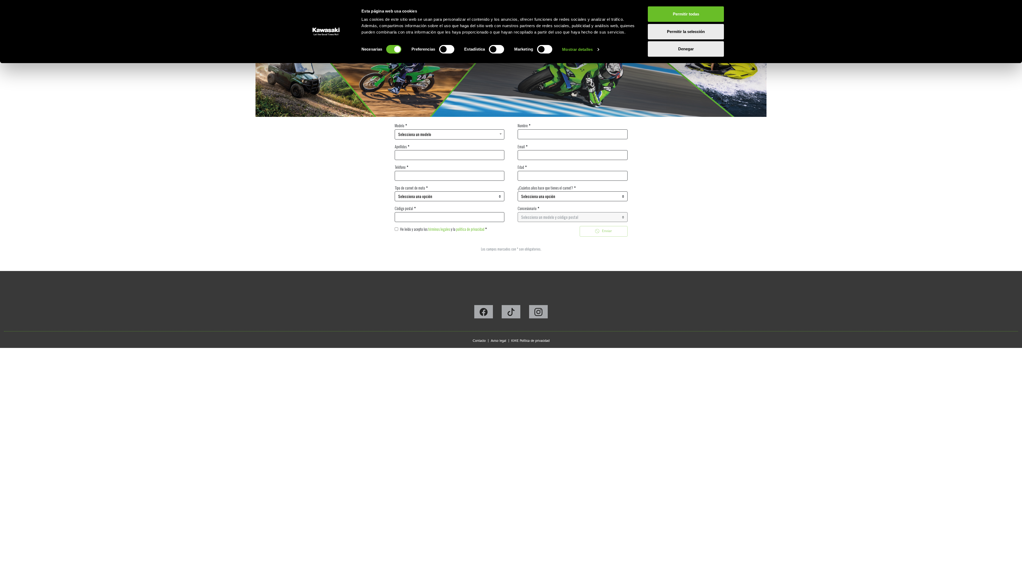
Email (521, 146)
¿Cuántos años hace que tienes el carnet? (545, 188)
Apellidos (401, 146)
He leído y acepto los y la (443, 229)
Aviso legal (498, 340)
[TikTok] (511, 313)
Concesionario (527, 208)
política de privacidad (470, 229)
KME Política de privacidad (530, 340)
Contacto (479, 340)
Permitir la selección (686, 31)
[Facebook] (484, 313)
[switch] (446, 49)
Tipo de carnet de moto (410, 188)
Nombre (523, 125)
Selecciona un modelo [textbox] (414, 134)
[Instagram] (538, 313)
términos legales (439, 229)
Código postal (404, 208)
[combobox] (450, 134)
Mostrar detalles (577, 49)
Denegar (686, 49)
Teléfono (400, 167)
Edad (521, 167)
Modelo (399, 125)
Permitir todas (686, 14)
